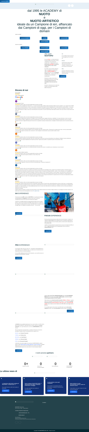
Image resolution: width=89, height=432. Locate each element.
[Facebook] (69, 5)
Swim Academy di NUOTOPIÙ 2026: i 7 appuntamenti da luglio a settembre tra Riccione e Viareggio (33, 384)
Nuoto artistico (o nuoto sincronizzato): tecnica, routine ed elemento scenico (77, 384)
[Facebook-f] (16, 422)
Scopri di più (6, 390)
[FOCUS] (60, 61)
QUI (49, 73)
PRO (63, 68)
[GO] (60, 54)
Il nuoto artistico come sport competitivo (53, 383)
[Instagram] (72, 5)
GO (62, 53)
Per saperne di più (36, 190)
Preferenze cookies (4, 1)
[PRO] (60, 69)
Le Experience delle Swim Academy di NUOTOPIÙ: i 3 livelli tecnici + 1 (10, 384)
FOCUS (63, 60)
